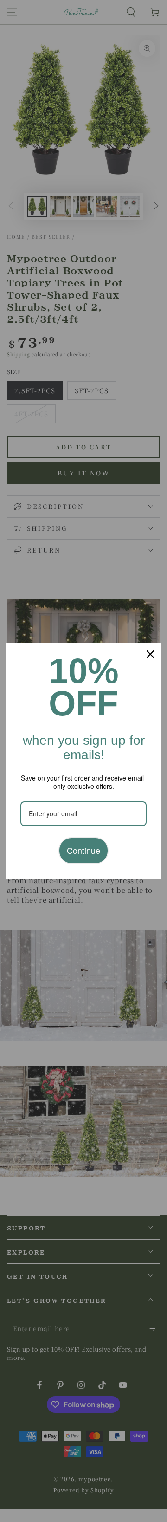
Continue (83, 850)
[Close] (150, 654)
